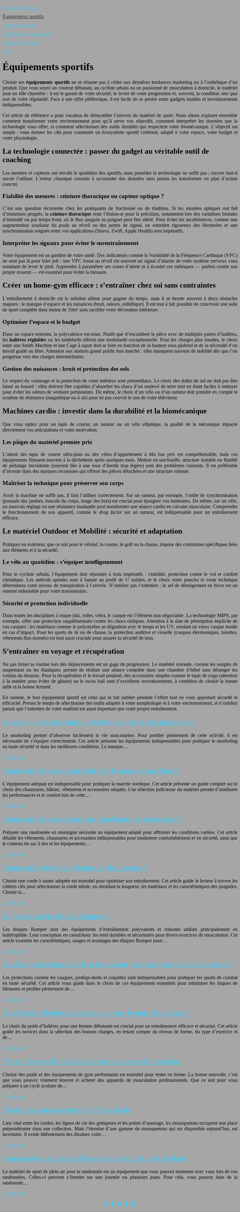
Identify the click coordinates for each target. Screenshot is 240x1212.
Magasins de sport (20, 7)
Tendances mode (19, 25)
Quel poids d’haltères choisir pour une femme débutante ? (95, 1013)
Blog (7, 51)
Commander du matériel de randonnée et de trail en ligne (94, 1158)
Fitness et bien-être (20, 42)
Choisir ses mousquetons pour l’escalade (66, 1110)
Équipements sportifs (23, 16)
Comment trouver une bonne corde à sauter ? (75, 867)
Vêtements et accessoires (26, 34)
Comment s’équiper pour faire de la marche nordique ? (91, 770)
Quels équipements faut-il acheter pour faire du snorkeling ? (99, 722)
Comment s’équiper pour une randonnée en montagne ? (91, 819)
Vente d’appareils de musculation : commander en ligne (91, 1061)
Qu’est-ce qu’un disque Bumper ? (56, 916)
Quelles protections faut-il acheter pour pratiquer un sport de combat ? (116, 964)
